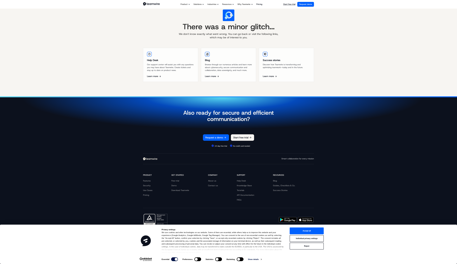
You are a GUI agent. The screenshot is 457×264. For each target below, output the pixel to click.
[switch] (197, 259)
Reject (306, 246)
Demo (174, 185)
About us (212, 181)
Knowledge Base (244, 185)
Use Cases (148, 190)
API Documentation (245, 195)
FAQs (239, 200)
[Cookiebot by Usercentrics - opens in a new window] (145, 259)
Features (147, 181)
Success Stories (280, 190)
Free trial (175, 181)
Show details (253, 259)
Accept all (307, 231)
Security (147, 185)
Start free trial (289, 4)
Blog (275, 181)
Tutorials (240, 190)
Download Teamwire (180, 190)
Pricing (259, 4)
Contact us (213, 185)
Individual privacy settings (307, 238)
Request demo (305, 4)
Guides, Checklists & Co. (284, 185)
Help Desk (241, 181)
